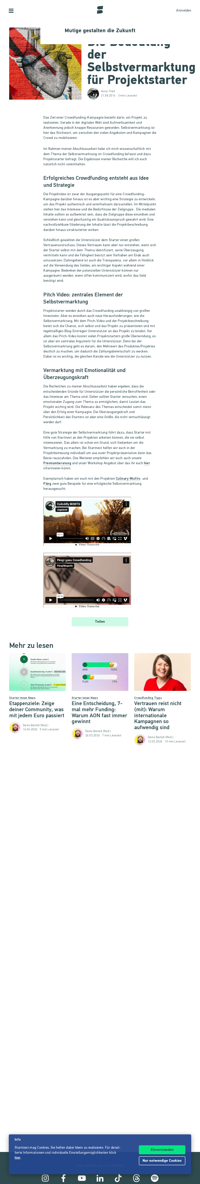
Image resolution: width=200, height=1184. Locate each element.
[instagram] (45, 1178)
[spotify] (155, 1178)
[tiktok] (118, 1178)
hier (147, 463)
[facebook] (63, 1178)
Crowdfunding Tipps (148, 698)
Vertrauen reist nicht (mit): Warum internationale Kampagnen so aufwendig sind (157, 716)
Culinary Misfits (128, 479)
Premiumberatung (57, 463)
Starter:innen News (22, 698)
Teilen (100, 622)
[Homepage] (100, 10)
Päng (47, 484)
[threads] (136, 1178)
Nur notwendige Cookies (162, 1161)
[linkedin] (100, 1178)
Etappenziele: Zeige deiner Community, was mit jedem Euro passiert (36, 710)
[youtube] (82, 1178)
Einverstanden (162, 1150)
